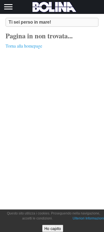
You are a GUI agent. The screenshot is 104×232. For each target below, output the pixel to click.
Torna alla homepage (24, 46)
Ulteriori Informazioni (88, 218)
